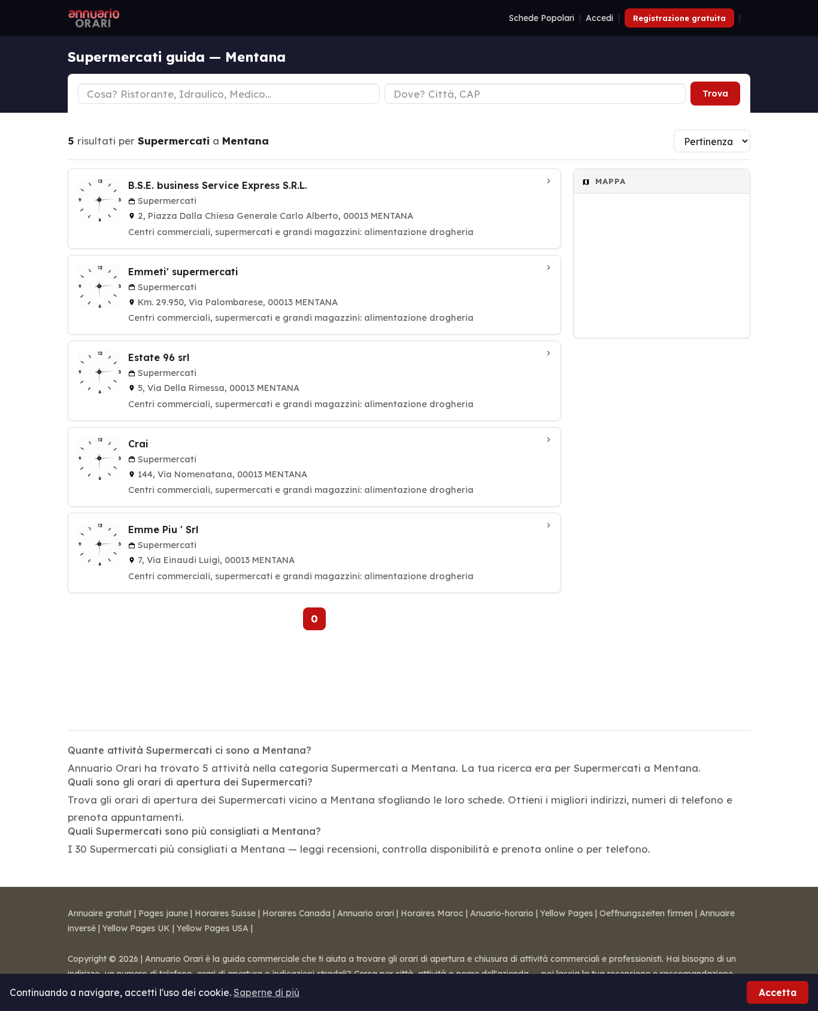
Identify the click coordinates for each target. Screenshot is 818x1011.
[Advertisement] (661, 526)
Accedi (599, 18)
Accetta (777, 992)
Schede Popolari (541, 18)
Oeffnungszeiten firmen (646, 913)
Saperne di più (266, 992)
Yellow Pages (566, 913)
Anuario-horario (502, 913)
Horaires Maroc (432, 913)
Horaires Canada (296, 913)
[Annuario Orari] (94, 18)
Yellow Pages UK (136, 928)
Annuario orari (365, 913)
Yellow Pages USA (213, 928)
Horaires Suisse (225, 913)
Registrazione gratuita (679, 18)
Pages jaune (163, 913)
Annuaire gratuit (100, 913)
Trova (715, 93)
